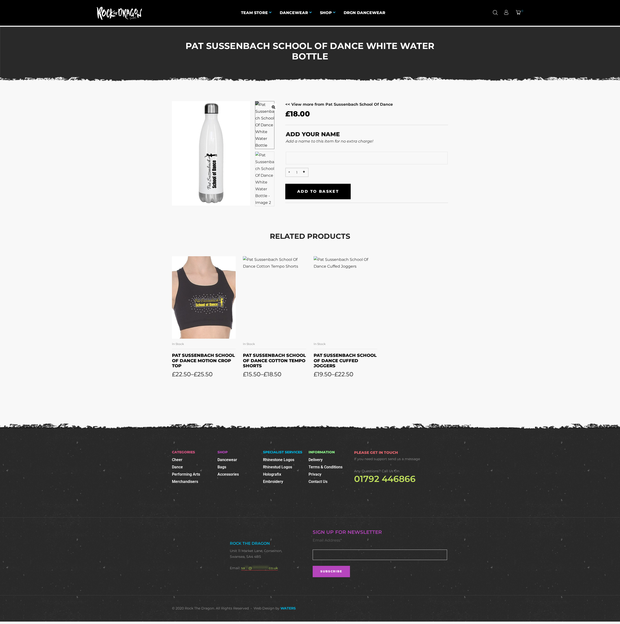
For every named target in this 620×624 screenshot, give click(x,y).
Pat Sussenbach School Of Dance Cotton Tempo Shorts (274, 360)
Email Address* (327, 540)
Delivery (316, 459)
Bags (221, 467)
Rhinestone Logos (278, 459)
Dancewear (294, 12)
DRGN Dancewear (364, 12)
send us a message (404, 459)
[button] (273, 107)
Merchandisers (185, 481)
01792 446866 (385, 478)
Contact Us (318, 481)
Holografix (272, 474)
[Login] (507, 12)
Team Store (254, 12)
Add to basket (318, 191)
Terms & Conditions (325, 467)
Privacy (315, 474)
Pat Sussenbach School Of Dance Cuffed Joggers (345, 360)
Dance (177, 467)
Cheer (177, 459)
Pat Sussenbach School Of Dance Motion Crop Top (203, 360)
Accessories (228, 474)
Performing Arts (186, 474)
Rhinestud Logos (277, 467)
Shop (326, 12)
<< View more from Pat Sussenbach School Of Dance (339, 104)
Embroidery (273, 481)
